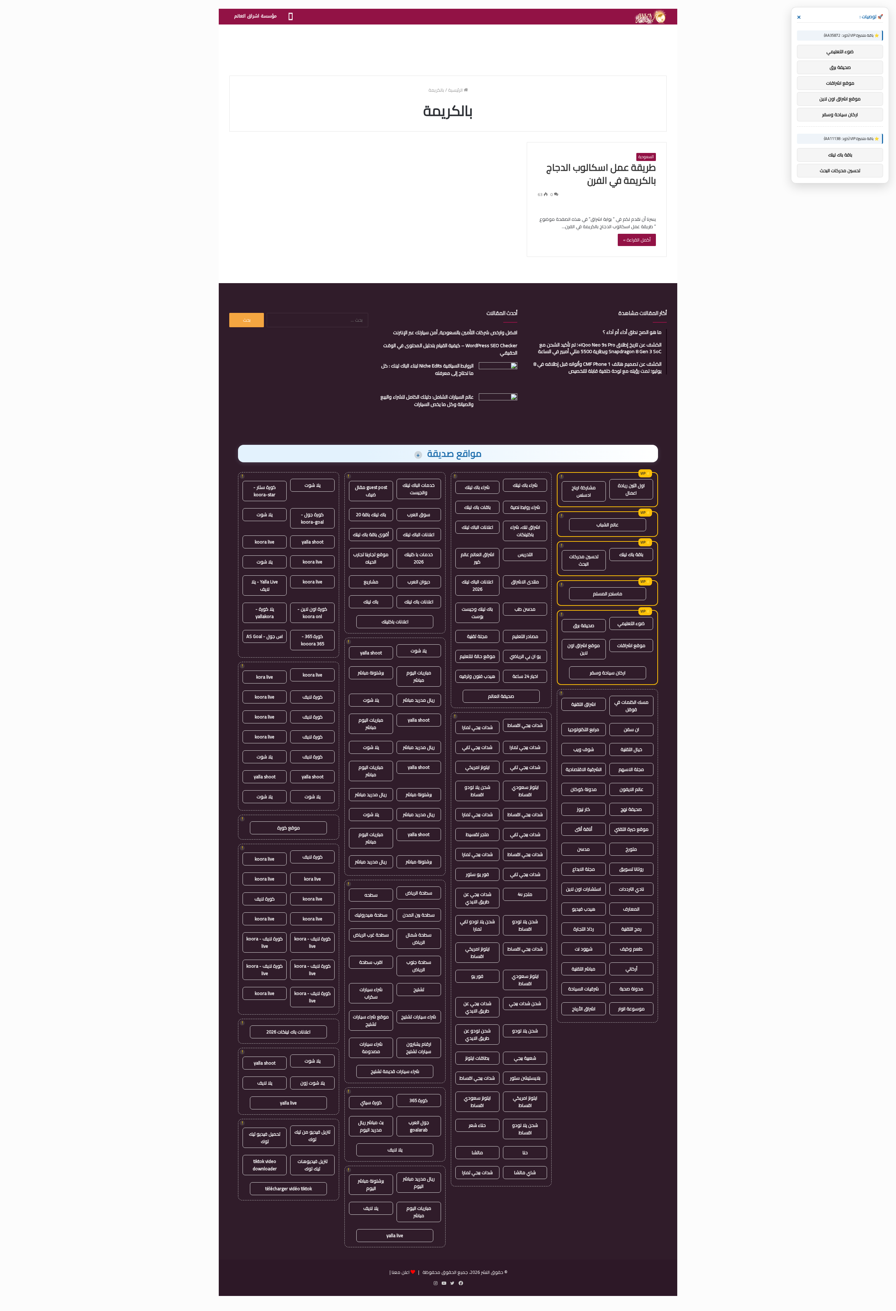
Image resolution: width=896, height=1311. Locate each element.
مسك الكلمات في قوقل (631, 706)
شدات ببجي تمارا (477, 727)
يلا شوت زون (312, 1083)
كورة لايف (312, 697)
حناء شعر (477, 1125)
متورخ (631, 849)
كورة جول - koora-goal (312, 518)
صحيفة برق (583, 625)
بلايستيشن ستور (525, 1078)
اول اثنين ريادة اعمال (631, 489)
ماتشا (477, 1152)
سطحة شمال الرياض (419, 938)
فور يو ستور (477, 874)
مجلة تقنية (477, 636)
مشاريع (371, 581)
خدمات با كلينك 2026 (418, 558)
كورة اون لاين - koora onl (312, 613)
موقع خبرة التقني (631, 829)
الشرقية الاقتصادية (584, 769)
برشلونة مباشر (371, 672)
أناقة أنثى (583, 829)
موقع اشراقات (631, 645)
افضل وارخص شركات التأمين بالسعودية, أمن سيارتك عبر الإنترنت (455, 332)
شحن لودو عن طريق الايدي (477, 1034)
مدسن (583, 849)
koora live (264, 542)
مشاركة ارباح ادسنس (584, 491)
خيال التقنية (631, 749)
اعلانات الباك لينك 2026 (477, 585)
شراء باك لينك (525, 485)
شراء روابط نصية (525, 507)
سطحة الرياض (418, 893)
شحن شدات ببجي (525, 1003)
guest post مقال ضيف (371, 491)
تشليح (418, 989)
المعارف (631, 909)
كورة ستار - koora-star (264, 491)
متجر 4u (525, 894)
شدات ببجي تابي (477, 747)
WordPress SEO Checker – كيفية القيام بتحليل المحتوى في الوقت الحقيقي (450, 349)
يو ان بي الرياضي (525, 656)
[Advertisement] (448, 47)
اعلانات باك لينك (418, 601)
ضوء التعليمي (631, 623)
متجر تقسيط (477, 834)
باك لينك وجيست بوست (477, 613)
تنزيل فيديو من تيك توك (312, 1135)
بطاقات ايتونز (477, 1058)
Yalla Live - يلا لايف (264, 585)
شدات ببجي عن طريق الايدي (477, 898)
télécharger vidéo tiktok (288, 1188)
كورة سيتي (371, 1102)
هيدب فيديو (583, 909)
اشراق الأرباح (583, 1008)
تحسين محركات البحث (583, 560)
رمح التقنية (631, 929)
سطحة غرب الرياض (371, 935)
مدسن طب (525, 609)
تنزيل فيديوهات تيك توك (313, 1165)
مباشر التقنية (583, 969)
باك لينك (370, 601)
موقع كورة (288, 827)
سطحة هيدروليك (371, 915)
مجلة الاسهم (631, 769)
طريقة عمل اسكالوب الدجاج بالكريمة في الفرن (601, 174)
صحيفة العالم (501, 696)
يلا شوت (419, 650)
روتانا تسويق (631, 869)
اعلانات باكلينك (395, 621)
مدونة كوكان (583, 789)
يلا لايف (394, 1149)
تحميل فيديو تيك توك (264, 1137)
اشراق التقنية (583, 704)
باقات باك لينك (477, 507)
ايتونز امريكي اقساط (477, 952)
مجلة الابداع (583, 869)
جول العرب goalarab (418, 1126)
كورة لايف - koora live (312, 942)
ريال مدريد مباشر (419, 700)
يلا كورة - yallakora (264, 613)
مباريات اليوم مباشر (418, 676)
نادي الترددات (631, 889)
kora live (264, 677)
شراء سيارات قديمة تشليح (395, 1071)
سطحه (371, 895)
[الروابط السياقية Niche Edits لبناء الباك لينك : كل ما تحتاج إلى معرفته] (498, 375)
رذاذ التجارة (583, 929)
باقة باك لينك (631, 554)
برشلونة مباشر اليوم (371, 1184)
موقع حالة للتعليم (477, 656)
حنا (525, 1152)
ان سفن (631, 729)
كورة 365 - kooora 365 (312, 640)
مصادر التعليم (525, 636)
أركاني (631, 969)
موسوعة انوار (631, 1008)
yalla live (394, 1235)
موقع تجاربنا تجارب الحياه (370, 558)
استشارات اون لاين (583, 889)
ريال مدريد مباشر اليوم (419, 1182)
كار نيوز (583, 809)
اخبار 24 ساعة (525, 676)
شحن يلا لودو (525, 1030)
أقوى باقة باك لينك (371, 534)
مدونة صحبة (631, 988)
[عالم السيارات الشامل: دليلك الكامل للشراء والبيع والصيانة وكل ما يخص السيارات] (498, 406)
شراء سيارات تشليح (418, 1016)
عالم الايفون (631, 789)
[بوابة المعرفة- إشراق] (650, 17)
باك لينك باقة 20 (371, 514)
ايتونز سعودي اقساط (525, 791)
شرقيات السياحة (583, 988)
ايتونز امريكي (477, 767)
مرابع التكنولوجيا (583, 729)
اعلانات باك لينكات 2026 (288, 1032)
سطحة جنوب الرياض (418, 966)
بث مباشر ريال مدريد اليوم (371, 1126)
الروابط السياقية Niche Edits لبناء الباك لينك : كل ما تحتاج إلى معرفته (427, 369)
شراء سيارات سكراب (371, 993)
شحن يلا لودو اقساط (477, 791)
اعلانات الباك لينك (477, 527)
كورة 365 (419, 1100)
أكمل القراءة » (637, 240)
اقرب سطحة (371, 962)
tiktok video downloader (265, 1165)
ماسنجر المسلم (607, 593)
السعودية (646, 157)
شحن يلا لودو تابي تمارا (477, 925)
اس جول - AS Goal (264, 636)
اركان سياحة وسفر (607, 672)
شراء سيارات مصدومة (371, 1048)
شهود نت (584, 949)
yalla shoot (371, 653)
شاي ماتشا (525, 1172)
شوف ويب (583, 749)
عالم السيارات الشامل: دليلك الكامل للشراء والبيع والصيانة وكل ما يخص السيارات (427, 400)
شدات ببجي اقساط (525, 725)
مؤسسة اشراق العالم (255, 16)
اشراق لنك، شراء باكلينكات (525, 531)
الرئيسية (456, 90)
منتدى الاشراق (525, 581)
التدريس (525, 554)
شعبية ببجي (525, 1058)
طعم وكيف (631, 949)
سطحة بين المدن (418, 915)
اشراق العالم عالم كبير (477, 558)
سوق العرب (418, 514)
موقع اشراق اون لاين (583, 649)
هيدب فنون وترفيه (477, 676)
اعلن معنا (401, 1272)
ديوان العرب (418, 581)
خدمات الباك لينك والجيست (418, 489)
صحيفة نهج (631, 809)
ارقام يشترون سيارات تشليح (418, 1048)
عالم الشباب (607, 524)
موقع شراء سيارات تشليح (371, 1020)
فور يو (477, 976)
